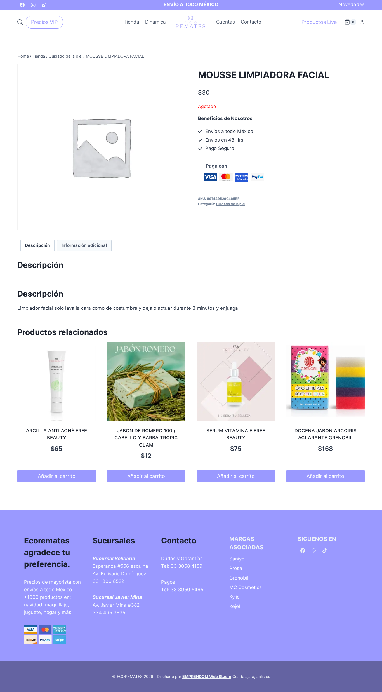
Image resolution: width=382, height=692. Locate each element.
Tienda (131, 22)
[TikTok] (324, 550)
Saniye (236, 559)
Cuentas (225, 22)
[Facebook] (22, 5)
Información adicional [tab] (84, 245)
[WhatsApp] (44, 5)
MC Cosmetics (245, 587)
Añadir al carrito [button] (57, 476)
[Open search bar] (20, 22)
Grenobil (238, 578)
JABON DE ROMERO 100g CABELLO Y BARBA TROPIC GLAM (146, 438)
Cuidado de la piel (230, 204)
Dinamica (155, 22)
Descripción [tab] (37, 245)
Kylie (234, 597)
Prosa (235, 568)
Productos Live (319, 22)
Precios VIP (44, 22)
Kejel (234, 606)
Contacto (251, 22)
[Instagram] (33, 5)
